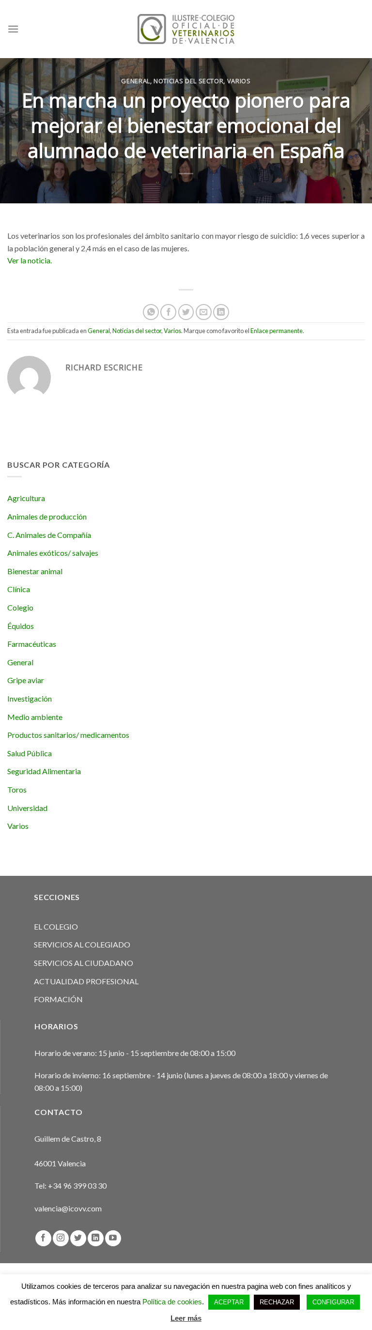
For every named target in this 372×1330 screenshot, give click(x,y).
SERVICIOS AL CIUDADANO (83, 962)
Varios (239, 80)
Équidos (20, 625)
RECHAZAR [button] (277, 1302)
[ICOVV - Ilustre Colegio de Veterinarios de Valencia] (186, 29)
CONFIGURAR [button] (333, 1302)
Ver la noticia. (29, 260)
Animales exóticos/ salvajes (52, 552)
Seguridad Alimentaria (44, 771)
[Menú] (13, 29)
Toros (17, 789)
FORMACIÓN (58, 999)
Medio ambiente (34, 716)
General (135, 80)
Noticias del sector (188, 80)
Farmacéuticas (31, 643)
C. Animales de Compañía (49, 534)
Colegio (20, 607)
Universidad (27, 807)
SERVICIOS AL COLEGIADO (82, 944)
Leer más (186, 1318)
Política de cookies (172, 1302)
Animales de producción (47, 516)
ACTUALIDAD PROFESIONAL (86, 981)
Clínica (18, 589)
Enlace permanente (276, 331)
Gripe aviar (25, 680)
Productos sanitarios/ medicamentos (68, 734)
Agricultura (26, 498)
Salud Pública (29, 753)
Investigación (29, 698)
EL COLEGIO (56, 926)
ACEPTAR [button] (229, 1302)
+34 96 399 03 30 (77, 1185)
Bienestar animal (34, 571)
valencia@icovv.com (68, 1208)
